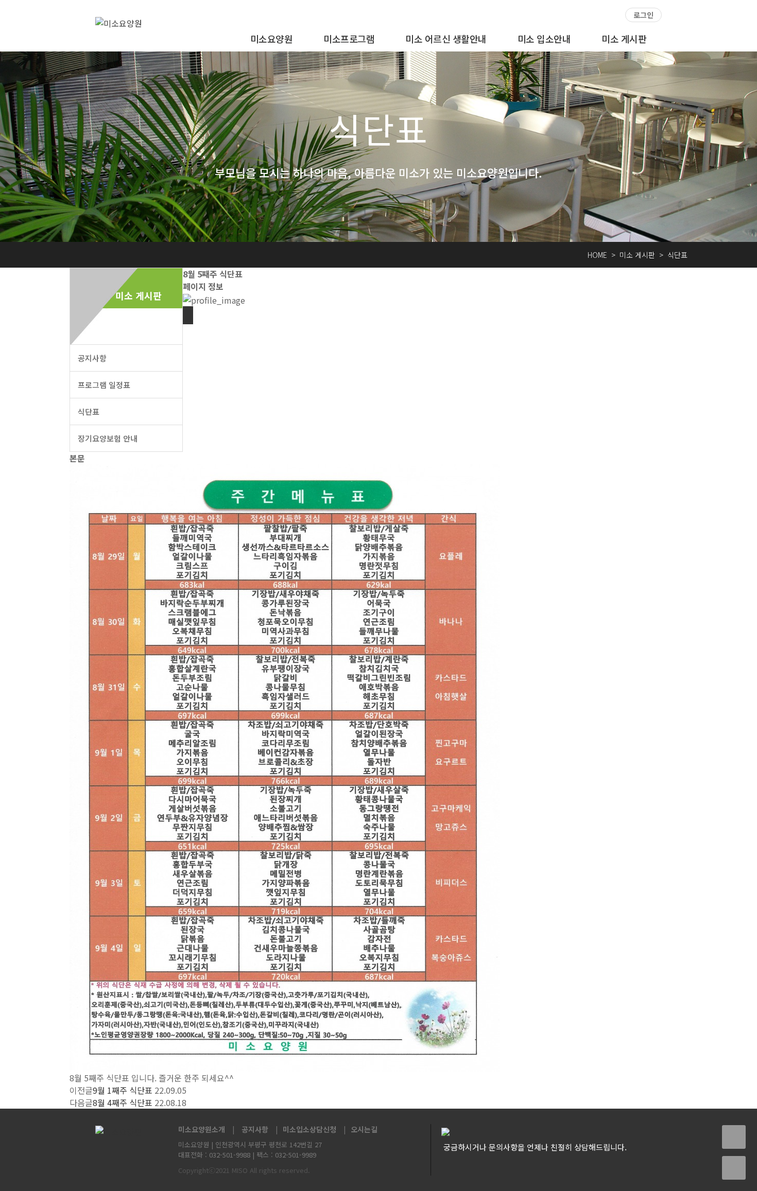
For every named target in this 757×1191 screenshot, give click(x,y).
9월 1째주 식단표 (122, 1090)
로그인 (643, 15)
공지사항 (92, 358)
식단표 (88, 411)
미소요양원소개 (201, 1129)
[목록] (188, 315)
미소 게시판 (623, 38)
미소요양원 (271, 38)
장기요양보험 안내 (107, 438)
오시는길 (364, 1129)
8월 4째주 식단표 (122, 1102)
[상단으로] (734, 1168)
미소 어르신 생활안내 (446, 38)
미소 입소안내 (544, 38)
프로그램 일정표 (104, 384)
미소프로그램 (348, 38)
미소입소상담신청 (309, 1129)
